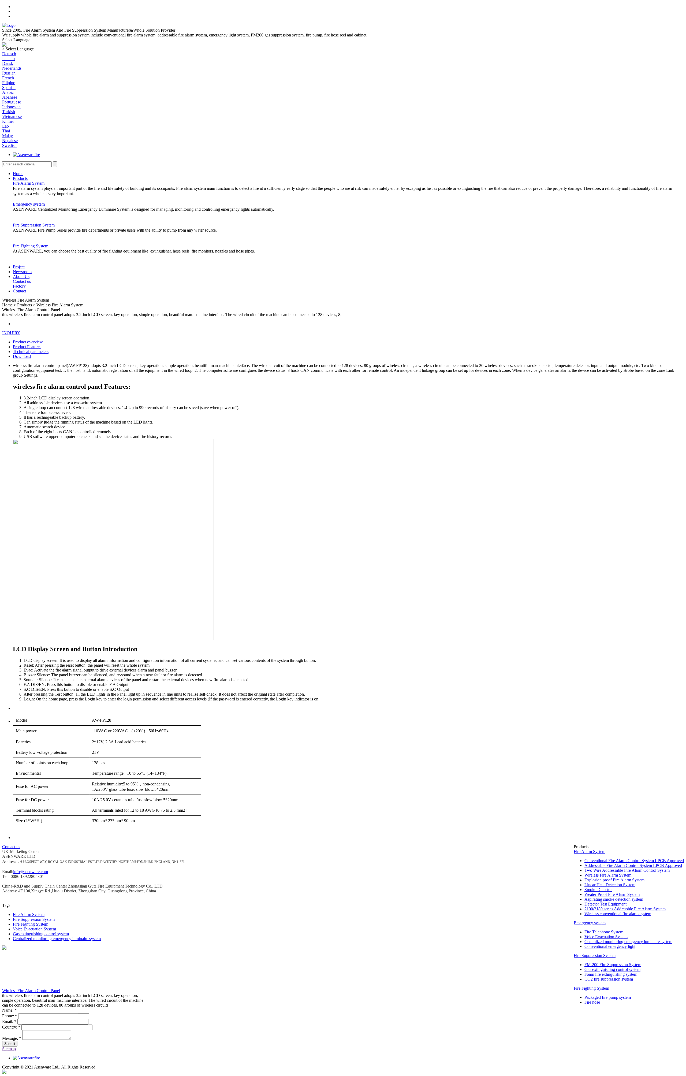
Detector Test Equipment (605, 904)
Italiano (8, 58)
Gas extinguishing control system (612, 969)
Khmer (8, 121)
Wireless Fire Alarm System (607, 875)
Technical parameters (31, 351)
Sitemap (9, 1049)
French (8, 78)
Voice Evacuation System (606, 936)
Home (18, 173)
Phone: (9, 1016)
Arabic (8, 92)
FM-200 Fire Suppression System (612, 964)
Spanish (9, 87)
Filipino (8, 82)
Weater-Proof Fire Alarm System (612, 894)
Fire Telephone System (603, 932)
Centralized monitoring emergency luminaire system (628, 941)
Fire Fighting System (30, 246)
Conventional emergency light (609, 946)
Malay (7, 135)
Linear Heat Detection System (609, 884)
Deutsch (9, 53)
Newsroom (22, 271)
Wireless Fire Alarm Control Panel (31, 990)
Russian (9, 73)
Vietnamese (12, 116)
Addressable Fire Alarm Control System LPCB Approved (633, 865)
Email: (9, 1021)
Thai (6, 131)
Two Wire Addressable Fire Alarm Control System (627, 870)
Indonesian (11, 107)
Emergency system (29, 204)
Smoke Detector (598, 889)
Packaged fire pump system (607, 997)
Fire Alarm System (28, 183)
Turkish (8, 111)
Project (19, 267)
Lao (5, 126)
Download (22, 356)
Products (20, 178)
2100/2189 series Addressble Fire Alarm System (625, 909)
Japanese (9, 97)
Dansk (7, 63)
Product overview (28, 342)
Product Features (27, 346)
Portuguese (11, 102)
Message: (11, 1038)
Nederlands (11, 68)
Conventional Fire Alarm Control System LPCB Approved (634, 860)
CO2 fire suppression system (608, 979)
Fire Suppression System (34, 225)
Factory (19, 286)
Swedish (9, 145)
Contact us (22, 281)
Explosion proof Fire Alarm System (614, 880)
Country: (11, 1027)
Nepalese (10, 140)
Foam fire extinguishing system (610, 974)
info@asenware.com (30, 871)
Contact (19, 291)
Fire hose (592, 1002)
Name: (9, 1010)
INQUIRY (11, 333)
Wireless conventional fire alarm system (617, 913)
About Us (21, 276)
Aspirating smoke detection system (613, 899)
